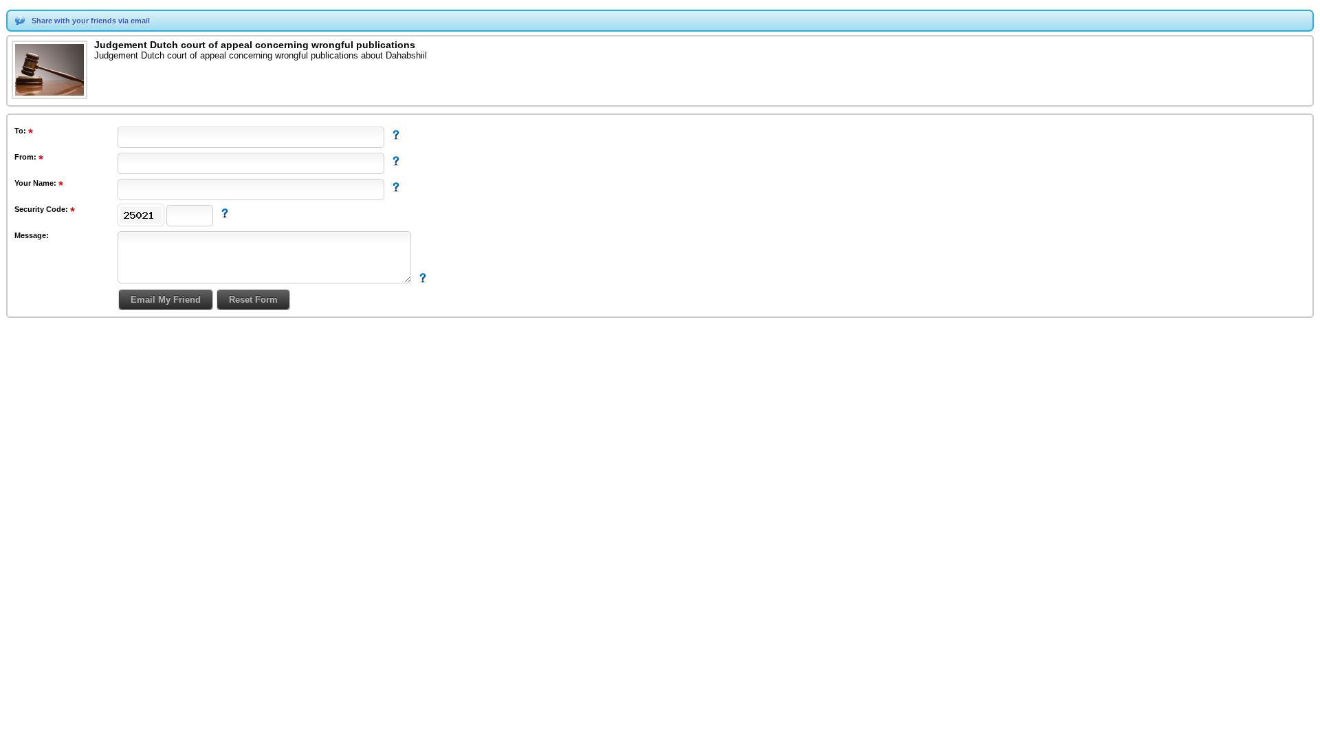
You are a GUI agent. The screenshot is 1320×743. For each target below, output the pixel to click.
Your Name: (36, 183)
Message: (31, 235)
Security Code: (42, 209)
